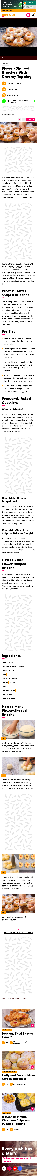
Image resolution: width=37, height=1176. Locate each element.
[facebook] (20, 1168)
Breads (4, 998)
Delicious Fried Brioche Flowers (17, 1035)
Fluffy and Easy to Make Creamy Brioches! (18, 1077)
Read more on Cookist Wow (18, 932)
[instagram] (9, 1168)
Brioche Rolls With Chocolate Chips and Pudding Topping (16, 1120)
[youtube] (15, 1168)
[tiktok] (4, 1168)
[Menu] (28, 15)
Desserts (25, 998)
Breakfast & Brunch (14, 998)
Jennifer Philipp (9, 114)
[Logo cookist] (8, 15)
